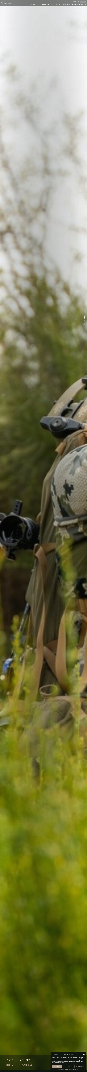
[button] (84, 1054)
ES (81, 2)
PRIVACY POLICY (69, 1069)
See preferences (80, 1066)
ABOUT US (83, 4)
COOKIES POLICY (61, 1069)
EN (84, 2)
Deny (68, 1066)
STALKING (43, 4)
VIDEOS (79, 4)
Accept (57, 1066)
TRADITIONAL (51, 4)
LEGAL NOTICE (76, 1069)
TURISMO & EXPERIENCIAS (62, 4)
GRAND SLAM (36, 4)
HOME (31, 4)
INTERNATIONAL (73, 4)
